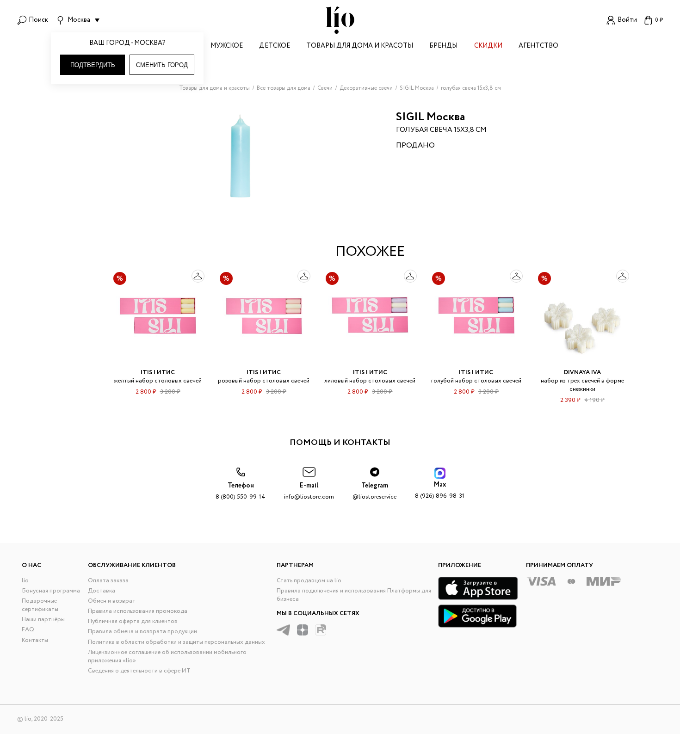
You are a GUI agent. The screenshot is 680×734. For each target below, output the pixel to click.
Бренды (443, 46)
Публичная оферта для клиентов (133, 621)
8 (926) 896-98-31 (439, 490)
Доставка (101, 590)
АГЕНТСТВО (538, 46)
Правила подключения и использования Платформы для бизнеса (354, 595)
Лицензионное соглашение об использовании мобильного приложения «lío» (167, 656)
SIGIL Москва (430, 117)
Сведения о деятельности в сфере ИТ (139, 670)
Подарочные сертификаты (40, 605)
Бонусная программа (51, 590)
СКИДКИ (488, 46)
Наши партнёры (43, 619)
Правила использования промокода (137, 611)
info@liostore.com (309, 491)
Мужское (226, 46)
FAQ (28, 629)
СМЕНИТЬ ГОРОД (162, 65)
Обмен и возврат (112, 601)
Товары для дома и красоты (359, 46)
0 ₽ (659, 20)
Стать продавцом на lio (309, 580)
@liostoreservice (374, 491)
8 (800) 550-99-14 (241, 491)
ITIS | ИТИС (158, 372)
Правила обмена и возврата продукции (142, 631)
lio (25, 580)
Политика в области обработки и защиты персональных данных (176, 642)
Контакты (35, 640)
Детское (274, 46)
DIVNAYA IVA (582, 372)
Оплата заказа (108, 580)
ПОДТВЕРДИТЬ (92, 65)
